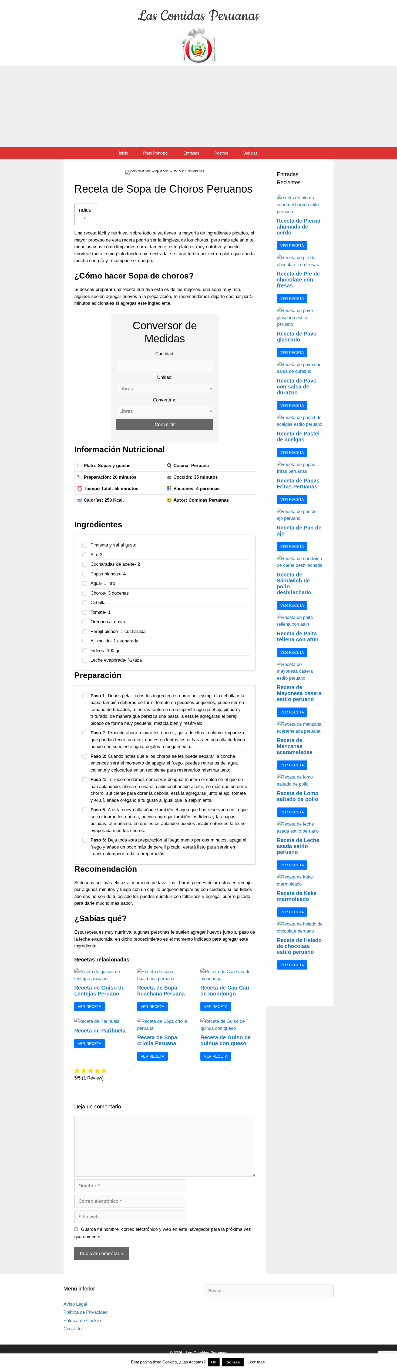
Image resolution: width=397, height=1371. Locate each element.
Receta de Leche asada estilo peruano (298, 846)
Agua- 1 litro (102, 583)
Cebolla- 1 (100, 602)
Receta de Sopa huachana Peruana (161, 991)
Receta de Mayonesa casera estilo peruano (299, 693)
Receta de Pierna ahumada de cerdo (298, 227)
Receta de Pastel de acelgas (298, 437)
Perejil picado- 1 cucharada (118, 631)
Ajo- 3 (96, 554)
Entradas (191, 153)
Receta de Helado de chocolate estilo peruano (299, 946)
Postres (221, 153)
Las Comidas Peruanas (199, 16)
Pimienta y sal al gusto (113, 545)
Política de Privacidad (85, 1312)
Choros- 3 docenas (109, 593)
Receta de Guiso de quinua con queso (225, 1040)
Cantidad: (164, 353)
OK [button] (213, 1362)
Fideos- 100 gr (105, 650)
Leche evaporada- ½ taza (116, 660)
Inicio (123, 153)
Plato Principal (155, 153)
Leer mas (256, 1362)
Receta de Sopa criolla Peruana (157, 1040)
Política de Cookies (83, 1320)
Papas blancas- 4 (108, 573)
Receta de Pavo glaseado (297, 337)
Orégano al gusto (107, 621)
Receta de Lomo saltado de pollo (297, 796)
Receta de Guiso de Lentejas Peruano (99, 991)
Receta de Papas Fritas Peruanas (298, 484)
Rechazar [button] (233, 1362)
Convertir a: (165, 400)
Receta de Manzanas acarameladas (294, 746)
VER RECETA (89, 1006)
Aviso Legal (75, 1304)
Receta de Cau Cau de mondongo (224, 991)
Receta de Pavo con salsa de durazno (297, 386)
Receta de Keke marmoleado (297, 896)
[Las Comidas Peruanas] (198, 44)
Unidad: (165, 377)
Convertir (165, 424)
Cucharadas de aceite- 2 (115, 564)
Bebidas (250, 153)
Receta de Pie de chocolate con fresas (298, 280)
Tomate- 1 (100, 612)
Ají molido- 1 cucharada (114, 640)
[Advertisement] (198, 106)
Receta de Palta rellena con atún (297, 636)
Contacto (72, 1328)
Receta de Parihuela (100, 1031)
